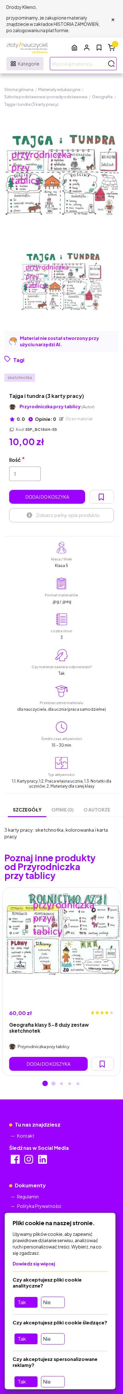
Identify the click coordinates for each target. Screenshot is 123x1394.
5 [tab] (78, 1084)
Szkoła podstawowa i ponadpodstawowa (45, 96)
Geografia (102, 96)
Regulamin (28, 1196)
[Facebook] (15, 1161)
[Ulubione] (99, 47)
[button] (86, 47)
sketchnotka (20, 377)
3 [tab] (61, 1084)
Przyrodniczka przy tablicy (57, 406)
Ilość (15, 459)
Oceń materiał (79, 418)
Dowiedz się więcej (34, 1263)
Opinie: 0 (45, 419)
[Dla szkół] (74, 47)
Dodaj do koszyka (47, 497)
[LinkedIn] (43, 1161)
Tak (22, 1302)
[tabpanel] (61, 981)
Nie (47, 1302)
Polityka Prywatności (39, 1206)
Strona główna (18, 89)
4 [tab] (70, 1084)
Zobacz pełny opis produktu (67, 515)
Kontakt (25, 1136)
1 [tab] (45, 1084)
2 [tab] (53, 1084)
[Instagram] (29, 1161)
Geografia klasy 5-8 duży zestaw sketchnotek (49, 1028)
